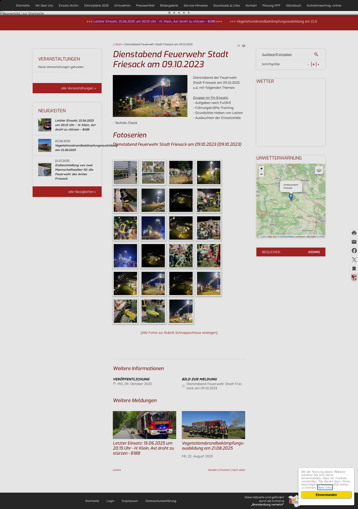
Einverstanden (326, 494)
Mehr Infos (325, 487)
